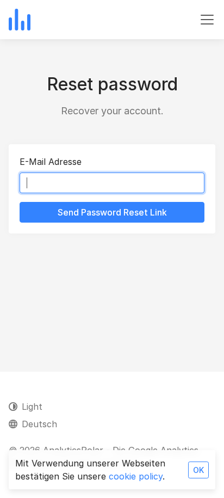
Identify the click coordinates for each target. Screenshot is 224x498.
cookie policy (136, 476)
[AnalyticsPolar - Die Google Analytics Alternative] (19, 19)
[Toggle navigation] (207, 19)
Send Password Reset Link (112, 212)
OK (198, 470)
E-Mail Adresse (51, 161)
